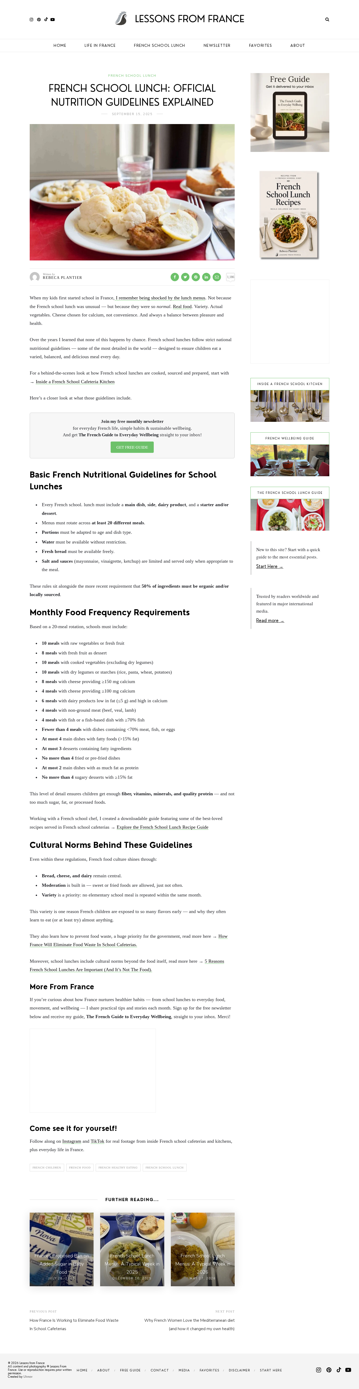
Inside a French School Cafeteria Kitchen (75, 381)
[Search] (327, 19)
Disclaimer (239, 1370)
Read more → (270, 620)
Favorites (260, 45)
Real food (182, 306)
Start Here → (269, 566)
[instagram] (31, 19)
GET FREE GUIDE (132, 447)
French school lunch (159, 45)
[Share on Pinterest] (196, 277)
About (297, 45)
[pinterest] (39, 19)
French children (47, 1167)
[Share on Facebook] (175, 277)
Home (60, 45)
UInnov (28, 1376)
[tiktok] (45, 19)
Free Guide (130, 1370)
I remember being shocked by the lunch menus (160, 297)
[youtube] (52, 19)
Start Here (271, 1370)
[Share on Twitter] (185, 277)
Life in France (100, 45)
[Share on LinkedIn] (206, 277)
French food (80, 1167)
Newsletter (217, 45)
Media (184, 1370)
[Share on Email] (217, 277)
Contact (160, 1370)
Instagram (71, 1141)
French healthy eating (118, 1167)
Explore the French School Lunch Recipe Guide (162, 827)
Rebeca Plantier (62, 278)
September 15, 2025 (132, 114)
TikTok (97, 1141)
